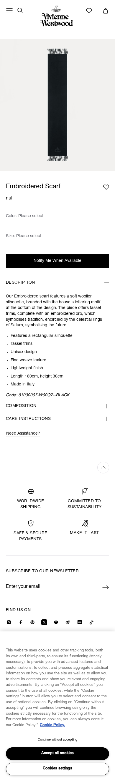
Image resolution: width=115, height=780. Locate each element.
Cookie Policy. (52, 725)
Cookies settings (57, 769)
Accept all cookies (57, 753)
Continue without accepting (57, 739)
